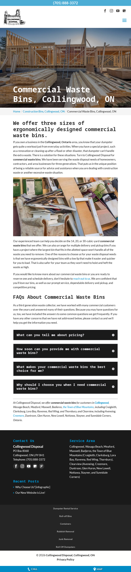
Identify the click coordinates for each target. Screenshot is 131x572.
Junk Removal (66, 539)
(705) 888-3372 (65, 3)
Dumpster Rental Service (65, 508)
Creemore (18, 415)
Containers (65, 523)
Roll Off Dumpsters (65, 547)
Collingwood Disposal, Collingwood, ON (70, 555)
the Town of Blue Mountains (78, 407)
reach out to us (81, 278)
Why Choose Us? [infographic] (32, 487)
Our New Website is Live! (30, 492)
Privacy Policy (65, 559)
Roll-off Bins (65, 516)
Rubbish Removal (65, 531)
